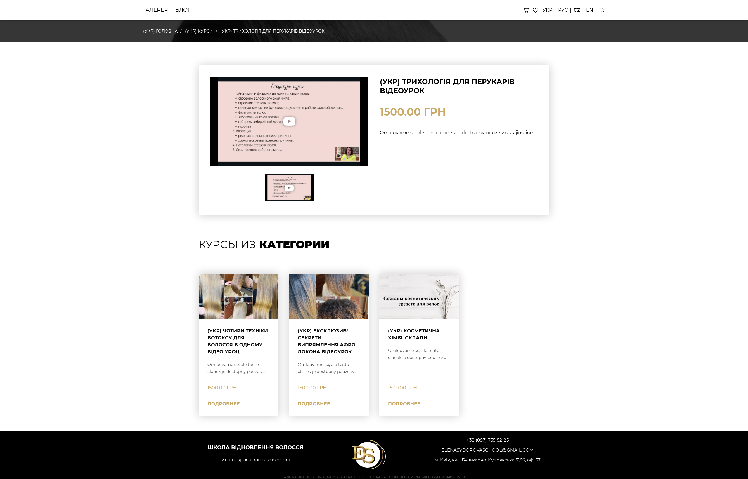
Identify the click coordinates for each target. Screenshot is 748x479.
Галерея (155, 10)
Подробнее (223, 404)
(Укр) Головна (160, 31)
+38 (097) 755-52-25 (488, 440)
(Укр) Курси (199, 31)
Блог (183, 10)
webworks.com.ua (450, 477)
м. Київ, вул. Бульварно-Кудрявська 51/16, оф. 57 (487, 460)
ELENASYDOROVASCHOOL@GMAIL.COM (487, 450)
